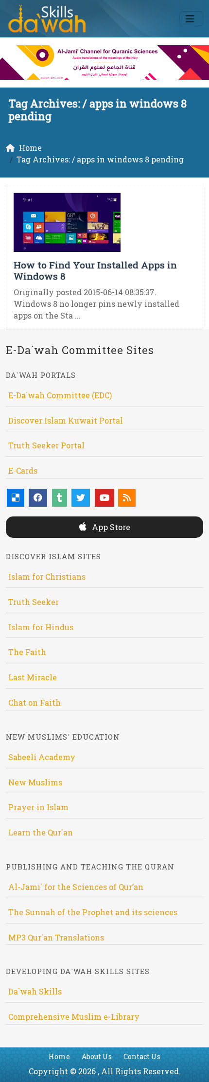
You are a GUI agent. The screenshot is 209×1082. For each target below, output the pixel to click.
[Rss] (127, 498)
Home (59, 1056)
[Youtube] (104, 498)
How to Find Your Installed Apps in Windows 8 (95, 270)
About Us (97, 1056)
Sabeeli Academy (41, 757)
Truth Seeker (33, 602)
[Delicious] (15, 498)
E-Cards (22, 470)
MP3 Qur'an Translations (56, 937)
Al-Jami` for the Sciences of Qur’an (75, 887)
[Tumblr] (59, 498)
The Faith (27, 652)
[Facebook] (38, 498)
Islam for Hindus (40, 627)
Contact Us (141, 1056)
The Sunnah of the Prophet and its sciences (92, 912)
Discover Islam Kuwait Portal (65, 420)
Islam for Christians (47, 576)
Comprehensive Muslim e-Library (73, 1016)
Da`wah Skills (35, 991)
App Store (110, 527)
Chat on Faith (34, 702)
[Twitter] (80, 498)
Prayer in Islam (38, 807)
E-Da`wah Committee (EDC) (60, 395)
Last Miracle (32, 677)
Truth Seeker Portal (46, 445)
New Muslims (35, 782)
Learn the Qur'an (40, 832)
